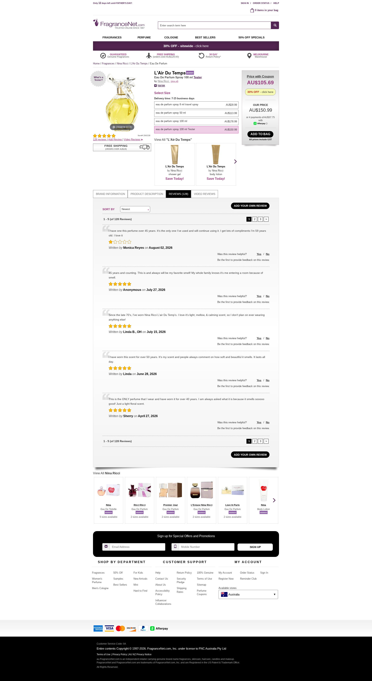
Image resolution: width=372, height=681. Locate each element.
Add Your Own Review (250, 205)
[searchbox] (214, 25)
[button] (98, 78)
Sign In (245, 3)
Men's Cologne (100, 588)
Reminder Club (248, 578)
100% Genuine (205, 572)
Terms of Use (204, 578)
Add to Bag (260, 134)
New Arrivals (140, 578)
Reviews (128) (178, 193)
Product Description (147, 193)
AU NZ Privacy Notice (140, 654)
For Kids (138, 572)
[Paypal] (143, 628)
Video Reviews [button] (132, 139)
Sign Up (255, 547)
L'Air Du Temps (139, 63)
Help (276, 3)
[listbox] (197, 115)
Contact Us (161, 578)
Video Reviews (204, 193)
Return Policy (184, 572)
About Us (160, 584)
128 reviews (100, 139)
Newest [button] (126, 209)
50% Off (118, 572)
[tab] (110, 194)
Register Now (226, 578)
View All (173, 139)
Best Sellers (120, 584)
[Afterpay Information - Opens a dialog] (261, 123)
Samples (118, 578)
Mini (135, 584)
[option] (196, 104)
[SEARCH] (275, 25)
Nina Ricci (123, 63)
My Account (225, 572)
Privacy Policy (119, 654)
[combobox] (218, 25)
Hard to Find (140, 590)
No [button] (268, 254)
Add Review (115, 139)
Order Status (261, 3)
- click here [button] (186, 46)
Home (96, 63)
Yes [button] (259, 254)
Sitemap (201, 584)
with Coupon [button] (260, 76)
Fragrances (108, 63)
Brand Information (110, 193)
